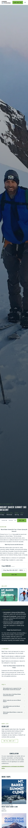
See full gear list (9, 741)
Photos (11, 520)
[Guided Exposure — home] (6, 2)
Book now (21, 520)
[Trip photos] (14, 595)
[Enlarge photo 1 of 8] (9, 594)
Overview (4, 520)
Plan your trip (18, 2)
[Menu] (25, 2)
